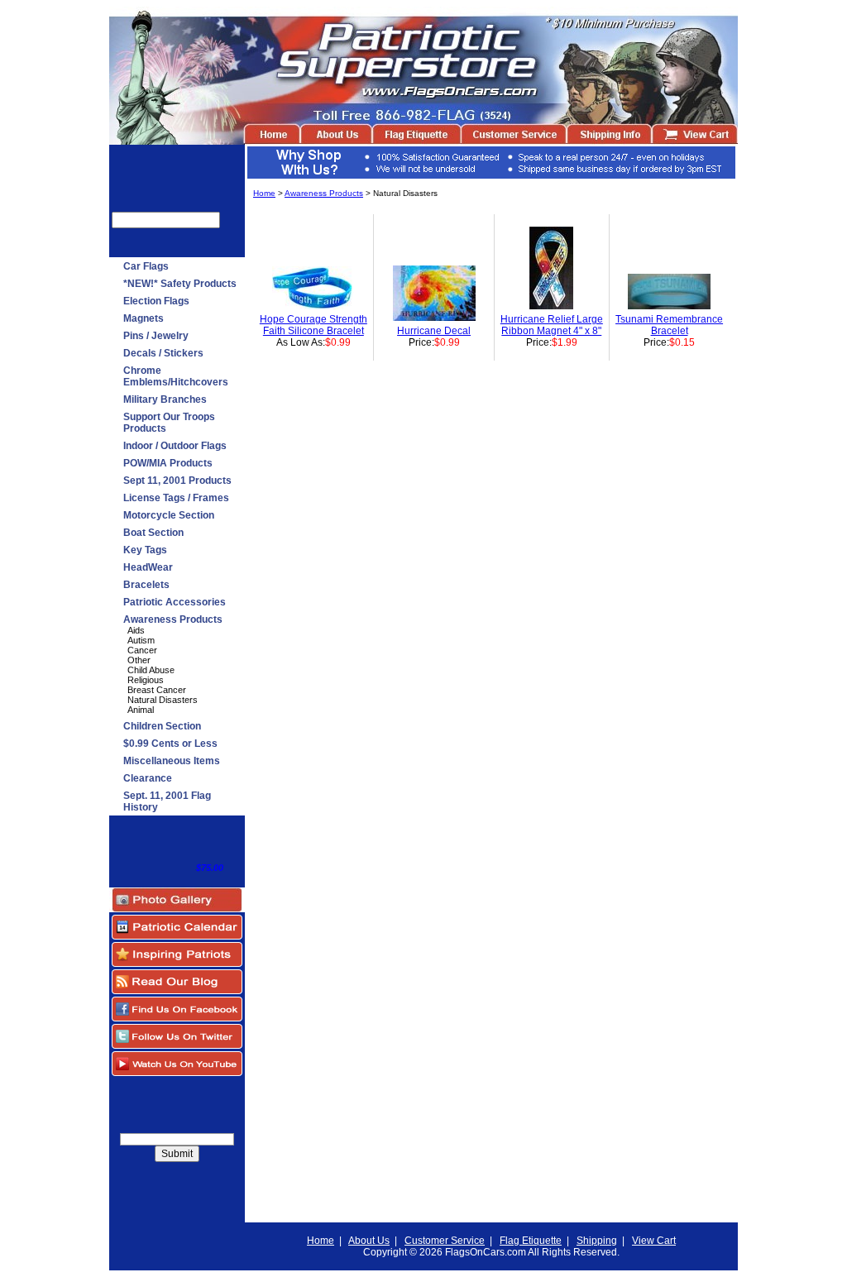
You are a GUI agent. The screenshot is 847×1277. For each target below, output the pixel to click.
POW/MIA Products (168, 463)
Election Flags (156, 301)
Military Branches (165, 399)
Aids (136, 630)
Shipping (597, 1240)
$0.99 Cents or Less (170, 743)
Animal (140, 710)
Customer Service (444, 1240)
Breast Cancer (156, 690)
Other (139, 660)
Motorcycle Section (168, 515)
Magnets (143, 318)
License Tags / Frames (176, 498)
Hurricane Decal (434, 331)
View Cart (654, 1240)
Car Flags (146, 266)
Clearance (147, 778)
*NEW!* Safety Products (180, 283)
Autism (141, 640)
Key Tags (145, 550)
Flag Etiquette (531, 1240)
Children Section (162, 726)
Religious (145, 680)
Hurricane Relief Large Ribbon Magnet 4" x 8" (551, 325)
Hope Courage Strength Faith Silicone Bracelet (313, 325)
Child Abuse (151, 670)
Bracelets (146, 585)
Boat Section (153, 532)
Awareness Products (173, 619)
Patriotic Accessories (174, 602)
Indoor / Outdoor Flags (175, 446)
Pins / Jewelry (156, 336)
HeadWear (148, 567)
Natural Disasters (162, 700)
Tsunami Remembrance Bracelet (669, 325)
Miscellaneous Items (171, 761)
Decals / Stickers (163, 353)
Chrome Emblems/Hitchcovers (175, 376)
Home (264, 193)
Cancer (142, 650)
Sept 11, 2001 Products (177, 480)
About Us (369, 1240)
